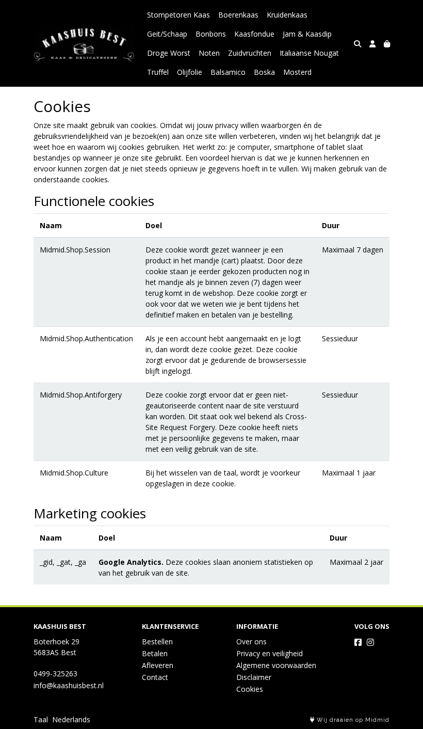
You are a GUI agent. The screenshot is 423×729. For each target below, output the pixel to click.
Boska (264, 72)
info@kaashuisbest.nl (69, 685)
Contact (155, 677)
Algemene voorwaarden (276, 665)
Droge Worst (168, 53)
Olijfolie (189, 72)
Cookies (249, 689)
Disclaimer (253, 677)
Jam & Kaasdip (307, 34)
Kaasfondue (254, 34)
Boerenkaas (238, 15)
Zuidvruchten (249, 53)
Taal (41, 719)
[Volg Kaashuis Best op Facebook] (358, 642)
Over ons (251, 641)
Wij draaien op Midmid (352, 720)
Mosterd (297, 72)
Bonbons (211, 34)
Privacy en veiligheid (269, 653)
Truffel (158, 72)
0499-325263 (55, 673)
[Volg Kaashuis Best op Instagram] (370, 642)
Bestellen (157, 641)
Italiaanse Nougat (309, 53)
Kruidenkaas (287, 15)
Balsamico (228, 72)
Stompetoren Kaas (178, 15)
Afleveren (157, 665)
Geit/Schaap (167, 34)
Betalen (155, 653)
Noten (209, 53)
